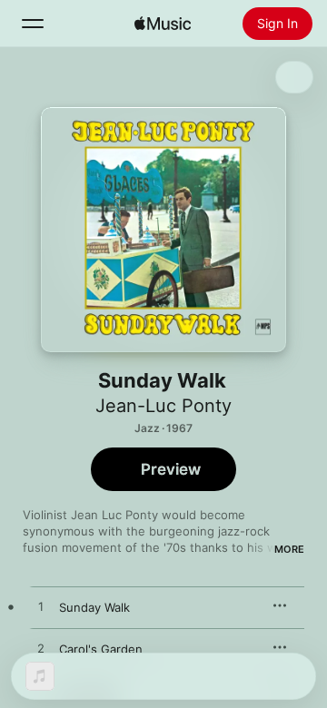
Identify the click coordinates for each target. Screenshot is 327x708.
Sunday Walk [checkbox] (94, 607)
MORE (289, 549)
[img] (162, 23)
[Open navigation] (33, 24)
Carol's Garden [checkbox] (101, 649)
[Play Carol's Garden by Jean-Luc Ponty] (41, 649)
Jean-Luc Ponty (163, 406)
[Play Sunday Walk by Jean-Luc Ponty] (41, 607)
